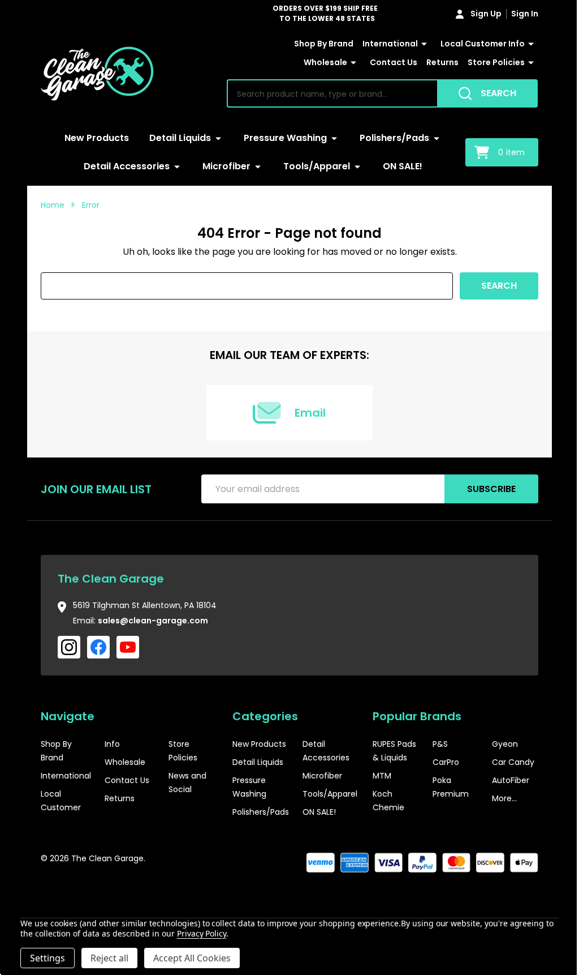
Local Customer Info (482, 43)
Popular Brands (417, 716)
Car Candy (513, 762)
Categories (265, 716)
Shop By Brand (323, 43)
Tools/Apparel (316, 166)
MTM (382, 775)
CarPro (446, 762)
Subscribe (491, 488)
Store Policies (496, 62)
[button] (504, 893)
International (390, 43)
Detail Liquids (180, 137)
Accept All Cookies (192, 958)
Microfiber (226, 166)
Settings (47, 958)
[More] (424, 44)
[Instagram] (69, 647)
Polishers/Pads (394, 137)
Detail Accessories (127, 166)
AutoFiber (510, 780)
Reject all (109, 958)
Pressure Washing (285, 137)
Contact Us (393, 62)
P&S (440, 744)
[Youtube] (127, 647)
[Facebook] (98, 647)
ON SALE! (402, 166)
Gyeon (505, 744)
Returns (442, 62)
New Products (96, 137)
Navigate (67, 716)
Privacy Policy (201, 933)
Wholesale (325, 62)
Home (52, 205)
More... (504, 798)
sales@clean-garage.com (153, 620)
